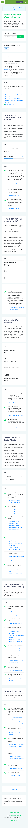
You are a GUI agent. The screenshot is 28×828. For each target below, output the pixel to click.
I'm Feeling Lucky (14, 789)
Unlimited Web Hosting (14, 721)
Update (6, 48)
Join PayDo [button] (19, 2)
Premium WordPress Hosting (16, 723)
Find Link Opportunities (14, 502)
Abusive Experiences (14, 652)
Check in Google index (14, 521)
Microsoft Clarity (13, 615)
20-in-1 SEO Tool (13, 402)
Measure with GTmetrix (14, 639)
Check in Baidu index (14, 533)
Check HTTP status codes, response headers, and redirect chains (16, 758)
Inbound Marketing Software (16, 415)
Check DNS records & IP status (16, 768)
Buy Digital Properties (14, 208)
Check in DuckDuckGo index (15, 527)
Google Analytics (13, 611)
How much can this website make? (13, 94)
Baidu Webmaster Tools (14, 549)
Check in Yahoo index (14, 525)
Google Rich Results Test (14, 560)
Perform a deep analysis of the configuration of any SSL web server (16, 777)
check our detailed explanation (14, 60)
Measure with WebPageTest (15, 641)
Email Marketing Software (15, 427)
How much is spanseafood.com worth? (14, 91)
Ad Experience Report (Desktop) (16, 648)
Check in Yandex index (14, 531)
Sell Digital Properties (14, 195)
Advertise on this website (14, 812)
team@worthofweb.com (16, 815)
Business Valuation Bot (14, 183)
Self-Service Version (13, 309)
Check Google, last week (14, 509)
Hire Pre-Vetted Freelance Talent (16, 307)
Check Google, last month (15, 511)
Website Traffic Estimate (11, 96)
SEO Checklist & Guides (14, 500)
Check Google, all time (14, 513)
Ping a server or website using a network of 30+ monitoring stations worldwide (16, 746)
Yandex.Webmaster (13, 547)
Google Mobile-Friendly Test (15, 623)
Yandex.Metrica (12, 613)
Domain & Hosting (9, 104)
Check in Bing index (13, 523)
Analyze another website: (10, 33)
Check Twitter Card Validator (15, 573)
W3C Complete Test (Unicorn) (16, 670)
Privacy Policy (14, 820)
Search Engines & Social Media (12, 98)
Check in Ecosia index (14, 529)
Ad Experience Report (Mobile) (16, 650)
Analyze (20, 36)
